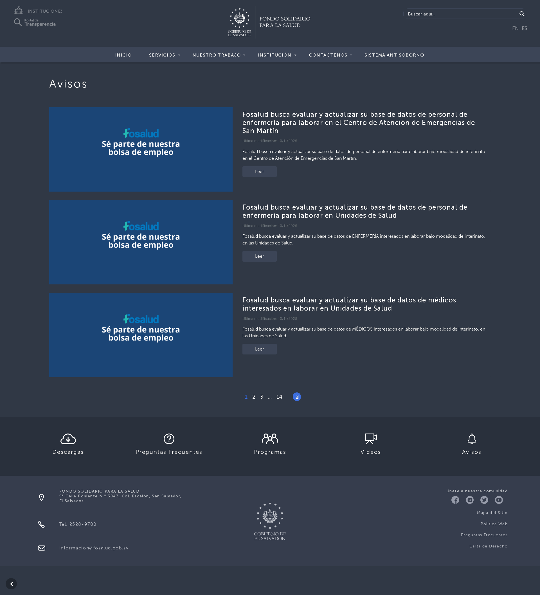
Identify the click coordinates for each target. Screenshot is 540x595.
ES (524, 28)
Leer (259, 171)
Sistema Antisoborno (394, 55)
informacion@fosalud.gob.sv (94, 548)
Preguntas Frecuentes (484, 535)
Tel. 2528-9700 (78, 524)
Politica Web (494, 524)
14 (279, 396)
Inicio (123, 55)
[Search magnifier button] (522, 14)
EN (515, 28)
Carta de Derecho (488, 546)
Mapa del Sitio (492, 512)
